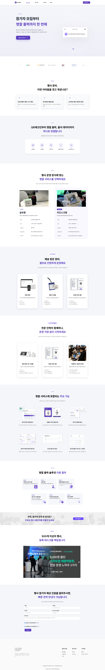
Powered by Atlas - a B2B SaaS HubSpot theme (52, 668)
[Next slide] (79, 562)
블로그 (82, 651)
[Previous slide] (25, 562)
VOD (63, 656)
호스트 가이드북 (84, 654)
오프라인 (74, 654)
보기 (38, 622)
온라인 (73, 651)
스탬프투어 (64, 654)
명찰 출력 (64, 651)
